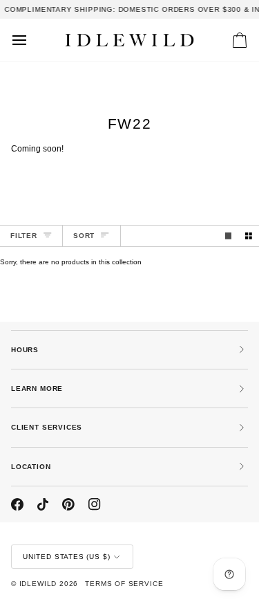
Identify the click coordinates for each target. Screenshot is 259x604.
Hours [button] (25, 350)
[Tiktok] (42, 504)
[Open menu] (31, 40)
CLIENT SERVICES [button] (46, 427)
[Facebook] (17, 504)
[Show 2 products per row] (248, 236)
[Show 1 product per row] (228, 236)
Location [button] (31, 466)
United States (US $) (66, 556)
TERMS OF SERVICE (124, 583)
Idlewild (38, 583)
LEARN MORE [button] (37, 388)
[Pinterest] (68, 504)
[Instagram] (94, 504)
